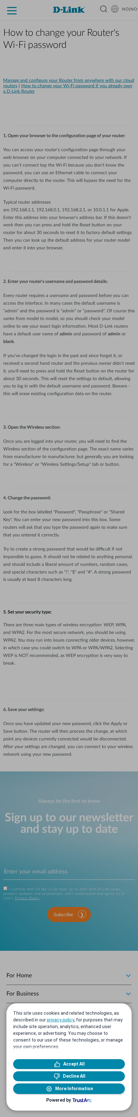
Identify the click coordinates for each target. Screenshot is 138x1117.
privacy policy (60, 1019)
